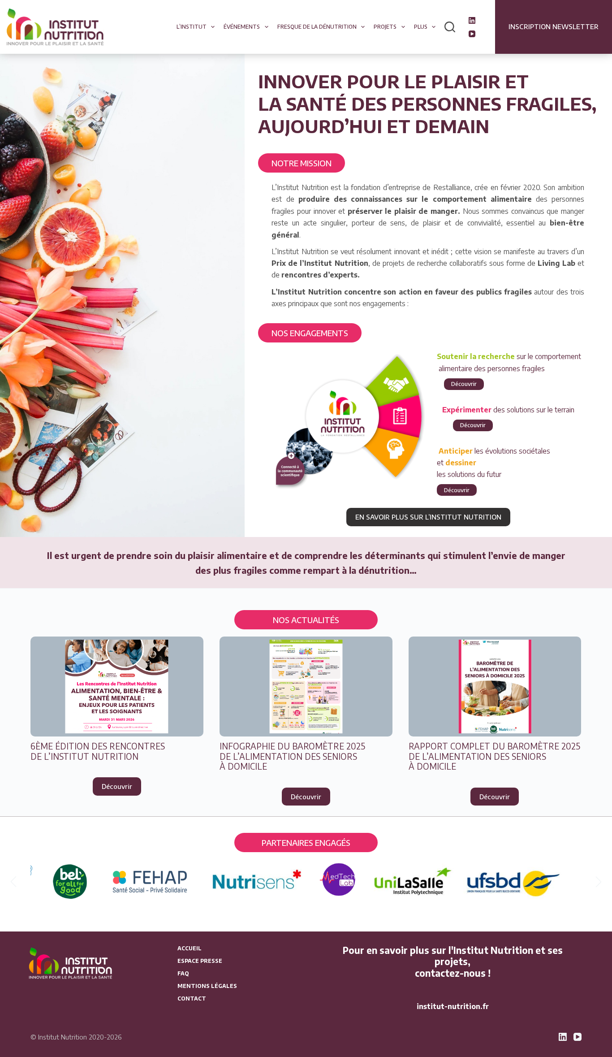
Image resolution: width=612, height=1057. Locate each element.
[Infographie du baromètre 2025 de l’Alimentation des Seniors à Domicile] (306, 686)
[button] (13, 882)
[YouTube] (472, 33)
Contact (191, 998)
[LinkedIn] (472, 20)
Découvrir (464, 383)
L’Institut (192, 26)
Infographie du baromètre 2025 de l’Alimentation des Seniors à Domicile (292, 756)
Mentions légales (207, 986)
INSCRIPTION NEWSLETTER (554, 26)
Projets (385, 26)
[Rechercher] (449, 27)
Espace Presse (199, 960)
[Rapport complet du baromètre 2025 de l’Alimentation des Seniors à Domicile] (495, 686)
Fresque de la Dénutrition (317, 26)
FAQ (183, 973)
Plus (420, 26)
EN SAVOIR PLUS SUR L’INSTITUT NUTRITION (428, 517)
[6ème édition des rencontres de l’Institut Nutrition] (117, 686)
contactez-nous (450, 973)
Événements (242, 26)
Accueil (189, 948)
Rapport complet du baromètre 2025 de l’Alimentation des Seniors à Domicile (494, 756)
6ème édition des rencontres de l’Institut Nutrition (97, 751)
